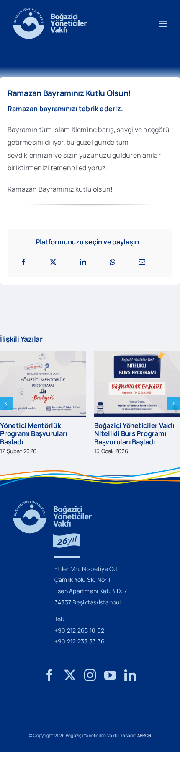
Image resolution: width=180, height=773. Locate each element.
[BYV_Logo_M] (50, 11)
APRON (144, 735)
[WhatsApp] (112, 262)
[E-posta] (141, 262)
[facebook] (49, 675)
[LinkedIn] (82, 262)
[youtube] (110, 675)
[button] (6, 403)
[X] (53, 262)
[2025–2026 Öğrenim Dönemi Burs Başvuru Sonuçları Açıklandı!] (80, 356)
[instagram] (90, 675)
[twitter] (70, 675)
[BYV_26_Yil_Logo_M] (52, 503)
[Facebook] (23, 262)
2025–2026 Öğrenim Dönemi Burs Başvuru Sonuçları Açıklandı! (71, 433)
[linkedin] (130, 675)
